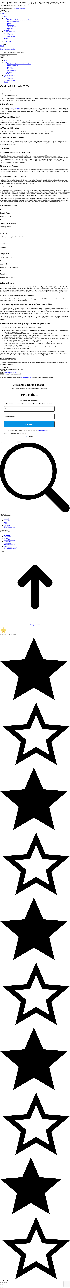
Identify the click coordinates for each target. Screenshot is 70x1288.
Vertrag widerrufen (35, 625)
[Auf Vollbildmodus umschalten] (4, 1282)
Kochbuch (7, 525)
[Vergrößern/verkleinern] (6, 1282)
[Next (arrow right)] (2, 1287)
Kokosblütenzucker (9, 527)
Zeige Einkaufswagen (6, 49)
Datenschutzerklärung (43, 430)
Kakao (5, 522)
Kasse (14, 49)
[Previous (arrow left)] (0, 1287)
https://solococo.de (15, 108)
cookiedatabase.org (25, 377)
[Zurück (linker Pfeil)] (0, 1284)
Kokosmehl (7, 520)
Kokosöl (6, 519)
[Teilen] (2, 1282)
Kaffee (6, 524)
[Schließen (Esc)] (0, 1282)
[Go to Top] (35, 621)
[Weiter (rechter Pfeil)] (2, 1284)
